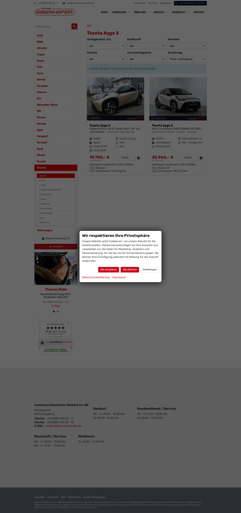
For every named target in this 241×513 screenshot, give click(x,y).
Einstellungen (150, 269)
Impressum (119, 277)
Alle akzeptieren (108, 269)
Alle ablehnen (130, 269)
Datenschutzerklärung (96, 277)
